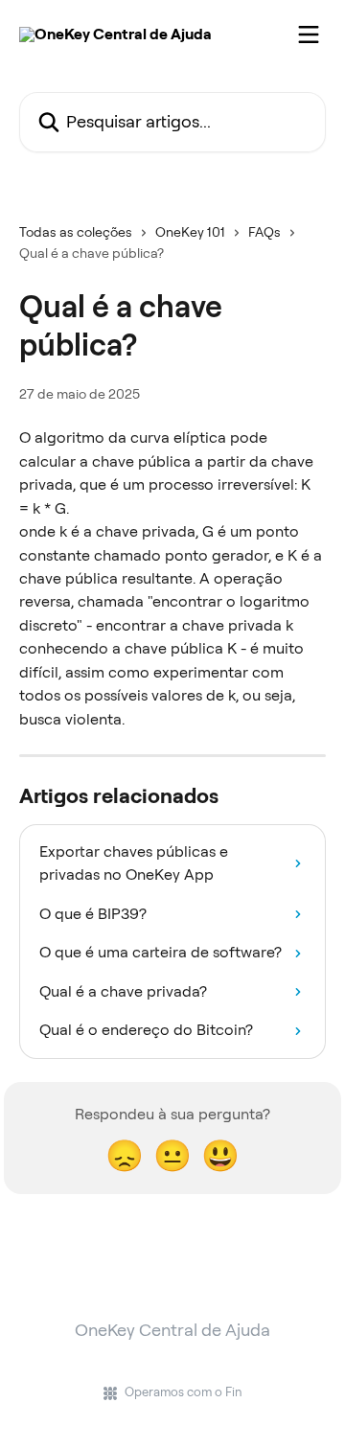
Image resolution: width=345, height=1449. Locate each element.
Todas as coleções (75, 232)
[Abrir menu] (308, 34)
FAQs (264, 232)
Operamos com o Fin (183, 1392)
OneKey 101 (190, 232)
